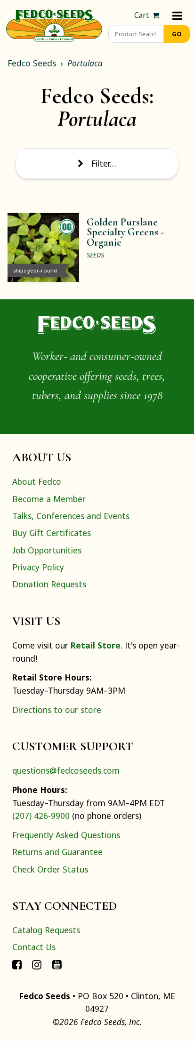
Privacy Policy (38, 567)
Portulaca (85, 63)
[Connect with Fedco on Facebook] (17, 964)
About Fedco (36, 481)
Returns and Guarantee (57, 851)
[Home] (54, 24)
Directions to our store (56, 709)
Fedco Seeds (32, 63)
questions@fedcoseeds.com (66, 770)
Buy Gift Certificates (51, 532)
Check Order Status (50, 869)
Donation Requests (49, 584)
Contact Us (34, 947)
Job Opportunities (46, 550)
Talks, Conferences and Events (70, 515)
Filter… (103, 163)
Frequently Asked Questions (66, 835)
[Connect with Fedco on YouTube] (57, 964)
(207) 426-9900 (41, 815)
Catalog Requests (46, 930)
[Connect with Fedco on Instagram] (36, 964)
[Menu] (177, 15)
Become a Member (49, 498)
